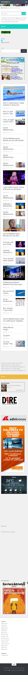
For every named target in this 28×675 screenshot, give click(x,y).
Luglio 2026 (4, 625)
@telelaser (4, 526)
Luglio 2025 (4, 647)
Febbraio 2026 (4, 634)
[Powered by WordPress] (9, 670)
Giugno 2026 (4, 627)
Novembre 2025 (5, 640)
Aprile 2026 (4, 630)
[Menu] (26, 2)
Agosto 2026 (4, 623)
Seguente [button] (24, 583)
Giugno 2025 (4, 649)
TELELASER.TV (5, 2)
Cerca (2, 48)
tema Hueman (21, 670)
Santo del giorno (5, 383)
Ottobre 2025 (4, 642)
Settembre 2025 (5, 643)
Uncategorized (4, 655)
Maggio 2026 (4, 629)
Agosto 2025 (4, 645)
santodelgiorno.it (20, 390)
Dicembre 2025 (5, 638)
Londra (3, 38)
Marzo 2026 (4, 632)
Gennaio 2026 (4, 636)
